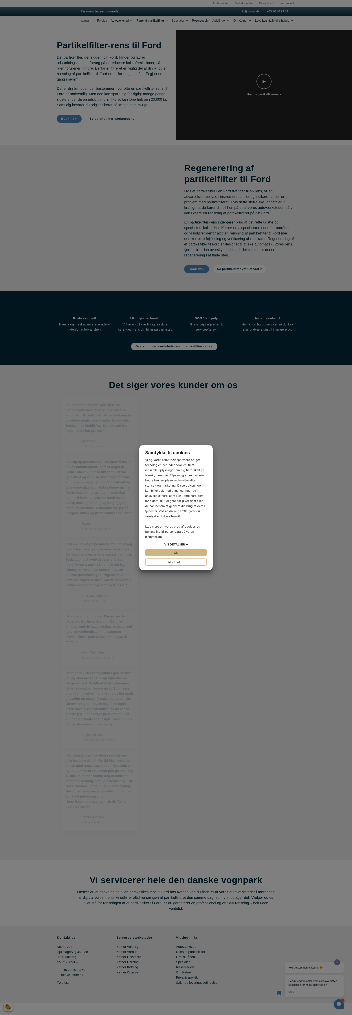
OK (176, 552)
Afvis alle (176, 562)
